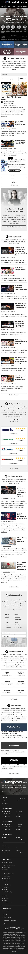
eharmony (6, 839)
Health (5, 914)
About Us (6, 848)
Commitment (7, 876)
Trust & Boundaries (8, 903)
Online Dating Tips (8, 892)
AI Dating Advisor (8, 862)
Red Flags (6, 898)
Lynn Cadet (6, 257)
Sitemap (17, 850)
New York (17, 617)
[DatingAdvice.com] (14, 2)
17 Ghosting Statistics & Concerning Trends (21, 287)
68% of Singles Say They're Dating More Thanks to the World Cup (21, 360)
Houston (7, 625)
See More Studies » (14, 394)
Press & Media (19, 852)
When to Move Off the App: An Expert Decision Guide (20, 142)
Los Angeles (8, 627)
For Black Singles (8, 814)
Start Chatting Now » (14, 170)
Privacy (6, 852)
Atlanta (7, 614)
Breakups (6, 869)
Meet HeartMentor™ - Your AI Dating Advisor (17, 161)
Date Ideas (6, 880)
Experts (14, 6)
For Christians (19, 826)
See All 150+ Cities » (14, 643)
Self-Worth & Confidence (10, 920)
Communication (7, 878)
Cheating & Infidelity (8, 873)
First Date (6, 887)
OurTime (18, 837)
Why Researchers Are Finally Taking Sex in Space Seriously (21, 491)
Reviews (25, 6)
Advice (3, 6)
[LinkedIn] (25, 798)
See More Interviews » (14, 587)
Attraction (6, 911)
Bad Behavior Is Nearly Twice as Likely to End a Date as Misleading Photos (21, 251)
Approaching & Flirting (9, 865)
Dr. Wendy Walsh (7, 521)
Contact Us (7, 850)
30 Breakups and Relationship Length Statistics (20, 377)
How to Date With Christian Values (11, 98)
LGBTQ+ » (14, 182)
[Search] (24, 791)
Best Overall (7, 811)
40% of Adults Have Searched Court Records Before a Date (19, 324)
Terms (17, 848)
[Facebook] (23, 798)
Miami (16, 614)
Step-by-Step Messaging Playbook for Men (20, 122)
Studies (20, 6)
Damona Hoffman (7, 148)
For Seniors (18, 816)
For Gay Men (7, 816)
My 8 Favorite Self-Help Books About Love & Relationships (21, 566)
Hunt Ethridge (7, 129)
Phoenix (17, 622)
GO (14, 639)
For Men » (14, 176)
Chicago (7, 617)
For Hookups (19, 814)
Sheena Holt (6, 275)
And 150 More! (18, 627)
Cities (8, 6)
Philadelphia (18, 619)
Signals (5, 900)
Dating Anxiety (7, 885)
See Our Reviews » (14, 468)
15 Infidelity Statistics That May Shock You (21, 341)
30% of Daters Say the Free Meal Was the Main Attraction (21, 305)
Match (5, 837)
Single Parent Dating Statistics (20, 268)
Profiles (5, 896)
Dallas (6, 619)
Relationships (7, 917)
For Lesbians (19, 811)
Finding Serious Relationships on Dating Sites (22, 515)
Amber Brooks (6, 572)
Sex (5, 924)
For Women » (14, 179)
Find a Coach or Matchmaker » (14, 227)
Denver (7, 622)
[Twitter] (20, 798)
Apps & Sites (7, 867)
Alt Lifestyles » (14, 185)
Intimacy (6, 889)
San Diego (17, 625)
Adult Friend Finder (20, 839)
